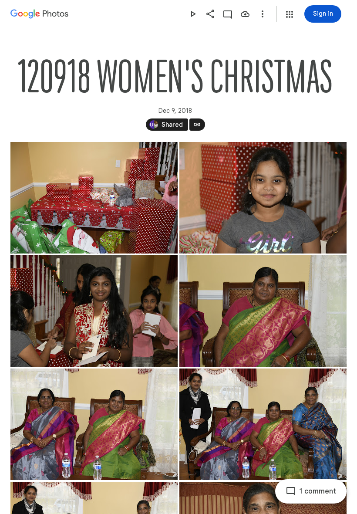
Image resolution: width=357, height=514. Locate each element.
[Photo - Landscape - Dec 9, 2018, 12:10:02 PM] (94, 311)
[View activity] (227, 14)
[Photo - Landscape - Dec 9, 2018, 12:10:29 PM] (94, 424)
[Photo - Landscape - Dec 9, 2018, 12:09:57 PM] (263, 198)
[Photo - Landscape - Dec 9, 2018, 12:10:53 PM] (263, 424)
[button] (289, 14)
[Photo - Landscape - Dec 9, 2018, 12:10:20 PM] (263, 311)
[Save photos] (245, 14)
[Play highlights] (192, 13)
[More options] (262, 14)
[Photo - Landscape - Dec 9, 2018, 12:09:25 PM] (94, 198)
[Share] (210, 14)
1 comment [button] (318, 491)
